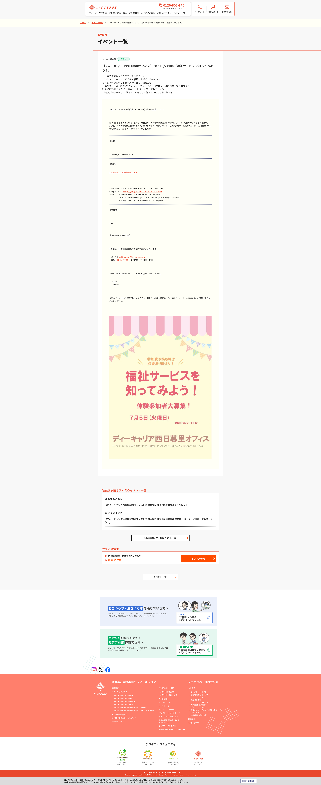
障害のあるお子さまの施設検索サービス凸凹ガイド (206, 711)
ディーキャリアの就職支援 (124, 701)
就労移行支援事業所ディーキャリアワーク (130, 707)
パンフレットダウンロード (169, 713)
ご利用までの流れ (168, 692)
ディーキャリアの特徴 (123, 698)
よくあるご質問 (148, 13)
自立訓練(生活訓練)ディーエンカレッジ (199, 706)
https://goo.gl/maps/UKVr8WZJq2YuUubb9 (142, 191)
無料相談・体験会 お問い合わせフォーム (189, 618)
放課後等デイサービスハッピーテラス (199, 696)
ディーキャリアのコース (123, 704)
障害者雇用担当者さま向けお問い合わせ (169, 721)
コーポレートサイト (199, 692)
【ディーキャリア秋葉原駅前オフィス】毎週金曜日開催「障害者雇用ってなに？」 (146, 504)
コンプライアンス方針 (167, 726)
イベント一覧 (179, 13)
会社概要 (191, 688)
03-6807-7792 (122, 260)
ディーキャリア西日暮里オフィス (123, 172)
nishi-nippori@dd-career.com (132, 257)
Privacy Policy (170, 775)
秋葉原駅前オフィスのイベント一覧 (160, 537)
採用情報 (191, 719)
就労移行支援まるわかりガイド (124, 718)
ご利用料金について (169, 695)
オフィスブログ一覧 (167, 709)
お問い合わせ (193, 722)
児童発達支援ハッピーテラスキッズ (199, 701)
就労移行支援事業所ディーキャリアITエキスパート (134, 710)
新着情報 (115, 688)
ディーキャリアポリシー (123, 695)
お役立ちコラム (164, 13)
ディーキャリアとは (98, 13)
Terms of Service (185, 775)
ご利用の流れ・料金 (118, 13)
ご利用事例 (134, 13)
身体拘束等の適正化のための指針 (172, 729)
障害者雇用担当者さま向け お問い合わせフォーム (192, 650)
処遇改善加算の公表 (199, 715)
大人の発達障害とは (119, 714)
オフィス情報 (198, 558)
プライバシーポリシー (149, 772)
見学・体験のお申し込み (168, 716)
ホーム (83, 22)
